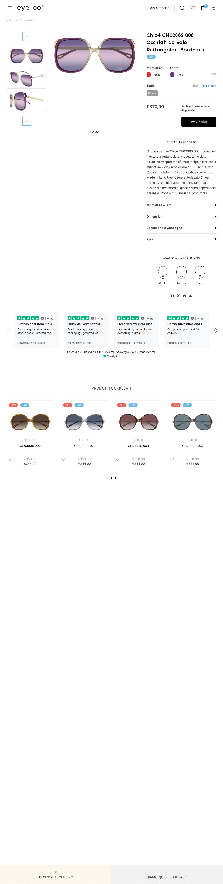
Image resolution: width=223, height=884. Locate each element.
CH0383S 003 (192, 446)
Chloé (18, 20)
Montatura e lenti (159, 205)
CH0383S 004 (138, 446)
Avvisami (199, 121)
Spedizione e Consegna (164, 228)
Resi (150, 239)
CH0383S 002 (30, 446)
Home (9, 20)
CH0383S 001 (84, 446)
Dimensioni (155, 216)
